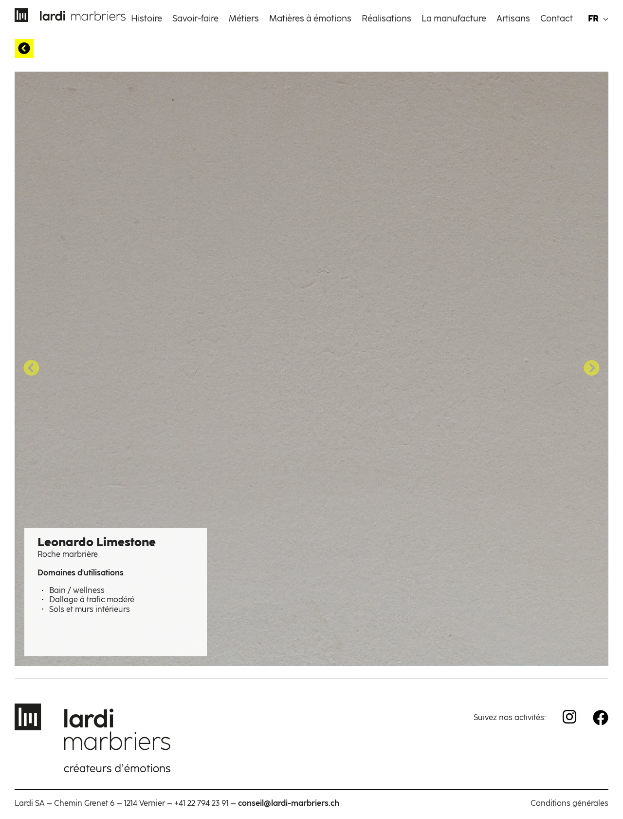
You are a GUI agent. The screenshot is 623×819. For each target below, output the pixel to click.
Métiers (244, 18)
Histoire (146, 18)
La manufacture (453, 18)
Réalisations (386, 18)
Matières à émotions (310, 18)
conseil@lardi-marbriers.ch (288, 803)
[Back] (24, 48)
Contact (556, 18)
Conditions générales (569, 803)
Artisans (513, 18)
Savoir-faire (195, 18)
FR (593, 19)
